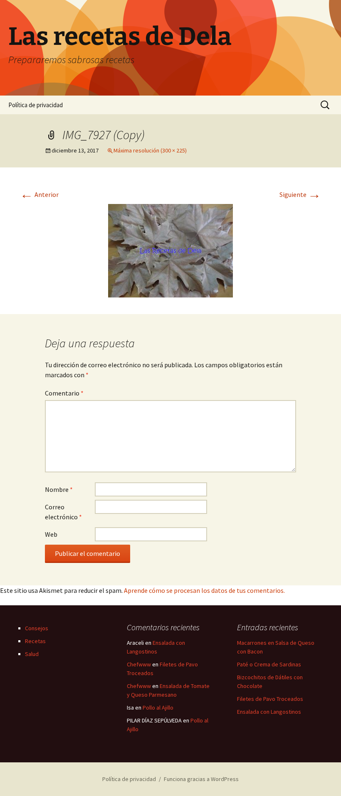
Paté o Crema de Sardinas (269, 664)
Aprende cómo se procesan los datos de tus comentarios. (204, 590)
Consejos (36, 628)
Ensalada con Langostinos (269, 711)
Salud (32, 654)
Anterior (39, 194)
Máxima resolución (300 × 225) (150, 150)
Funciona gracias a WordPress (201, 779)
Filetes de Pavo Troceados (270, 699)
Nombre (59, 489)
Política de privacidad (35, 105)
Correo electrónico (63, 512)
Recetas (35, 641)
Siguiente (300, 194)
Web (51, 534)
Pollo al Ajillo (158, 707)
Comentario (64, 393)
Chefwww (139, 664)
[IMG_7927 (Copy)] (170, 250)
